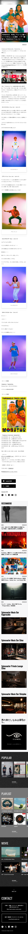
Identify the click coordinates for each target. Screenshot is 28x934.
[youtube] (12, 495)
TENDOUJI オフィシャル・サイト (9, 471)
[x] (6, 495)
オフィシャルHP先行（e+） (7, 456)
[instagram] (16, 495)
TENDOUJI (10, 468)
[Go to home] (6, 2)
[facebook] (9, 495)
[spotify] (2, 495)
